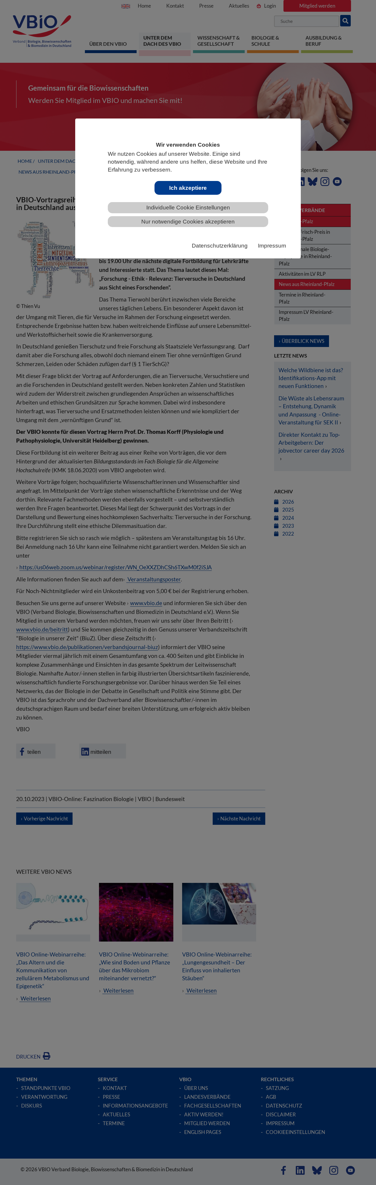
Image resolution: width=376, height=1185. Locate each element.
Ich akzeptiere (188, 188)
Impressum (272, 246)
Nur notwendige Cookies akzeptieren (188, 222)
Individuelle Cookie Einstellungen (188, 207)
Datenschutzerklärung (220, 246)
